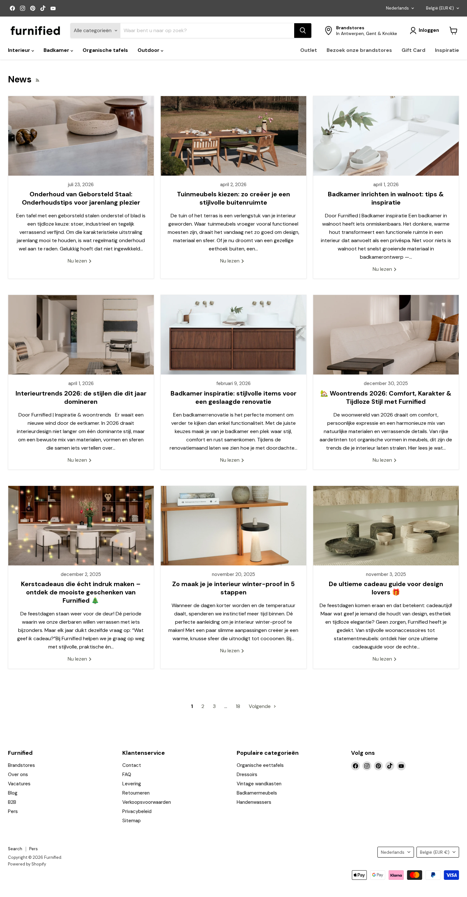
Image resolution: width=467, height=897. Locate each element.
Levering (131, 784)
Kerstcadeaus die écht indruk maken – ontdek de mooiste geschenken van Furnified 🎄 (81, 592)
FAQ (126, 774)
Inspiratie (447, 50)
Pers (13, 811)
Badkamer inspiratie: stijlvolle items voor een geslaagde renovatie (233, 397)
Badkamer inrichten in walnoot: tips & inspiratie (386, 198)
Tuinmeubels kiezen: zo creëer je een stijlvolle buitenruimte (233, 198)
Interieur (19, 50)
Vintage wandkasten (259, 784)
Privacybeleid (137, 811)
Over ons (18, 774)
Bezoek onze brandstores (359, 50)
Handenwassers (254, 802)
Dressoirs (247, 774)
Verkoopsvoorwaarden (146, 802)
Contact (131, 765)
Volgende (260, 706)
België (440, 8)
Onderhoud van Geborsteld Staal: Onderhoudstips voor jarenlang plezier (81, 198)
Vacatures (19, 784)
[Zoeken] (302, 30)
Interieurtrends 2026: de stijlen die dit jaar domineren (81, 397)
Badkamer (57, 50)
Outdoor (149, 50)
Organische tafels (105, 50)
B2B (12, 802)
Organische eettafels (260, 765)
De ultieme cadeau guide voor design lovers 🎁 (386, 588)
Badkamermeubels (257, 793)
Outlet (308, 50)
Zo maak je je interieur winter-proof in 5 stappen (233, 588)
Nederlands (397, 8)
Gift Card (413, 50)
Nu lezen (78, 260)
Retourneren (136, 793)
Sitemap (131, 820)
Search (15, 848)
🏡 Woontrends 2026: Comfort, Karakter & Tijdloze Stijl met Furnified (385, 397)
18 (238, 706)
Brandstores (21, 765)
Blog (12, 793)
